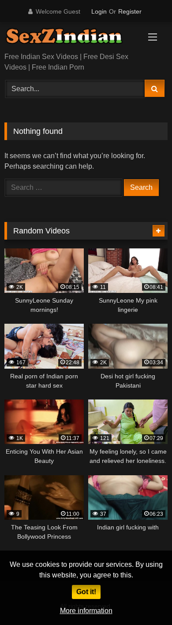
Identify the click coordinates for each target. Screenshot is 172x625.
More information (86, 610)
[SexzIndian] (70, 37)
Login (99, 11)
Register (130, 11)
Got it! (86, 591)
